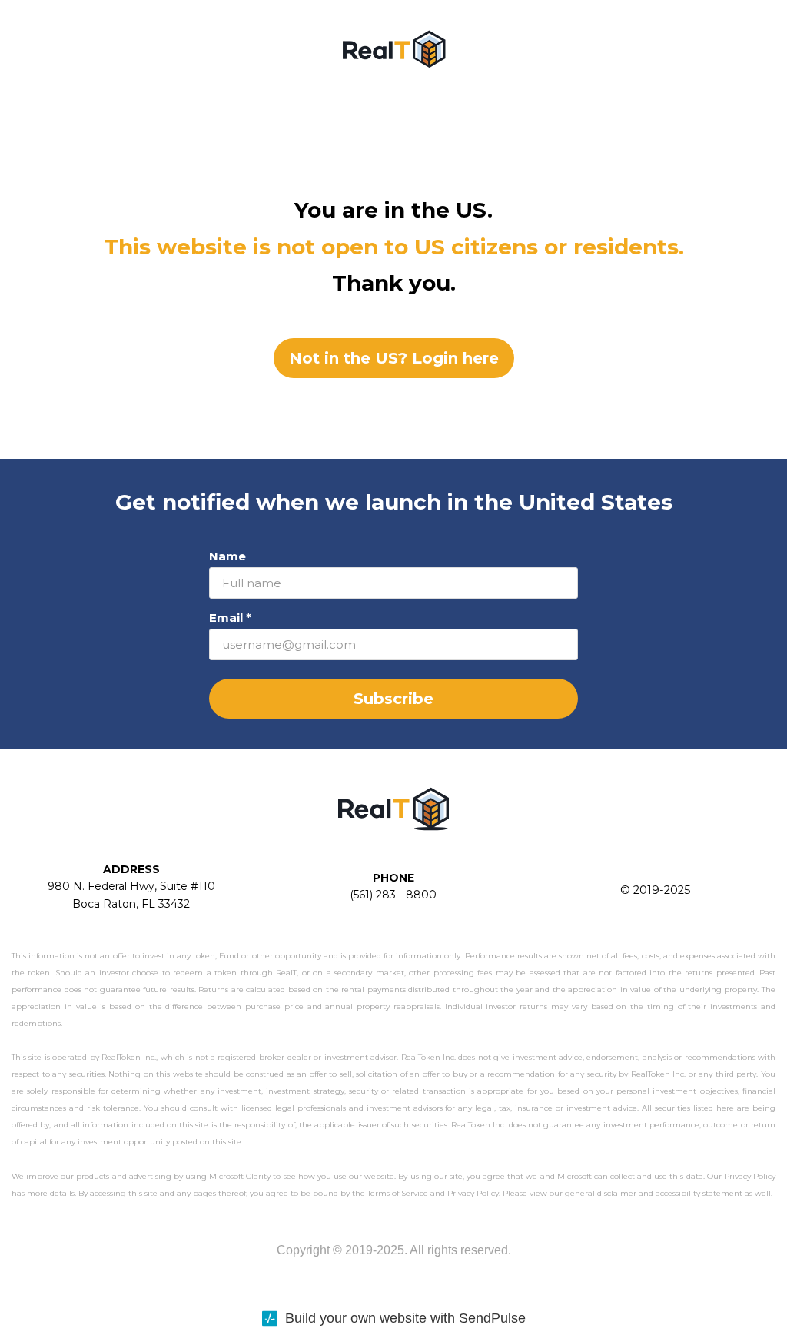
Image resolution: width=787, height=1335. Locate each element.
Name (227, 556)
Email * (230, 617)
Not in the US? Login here (394, 358)
